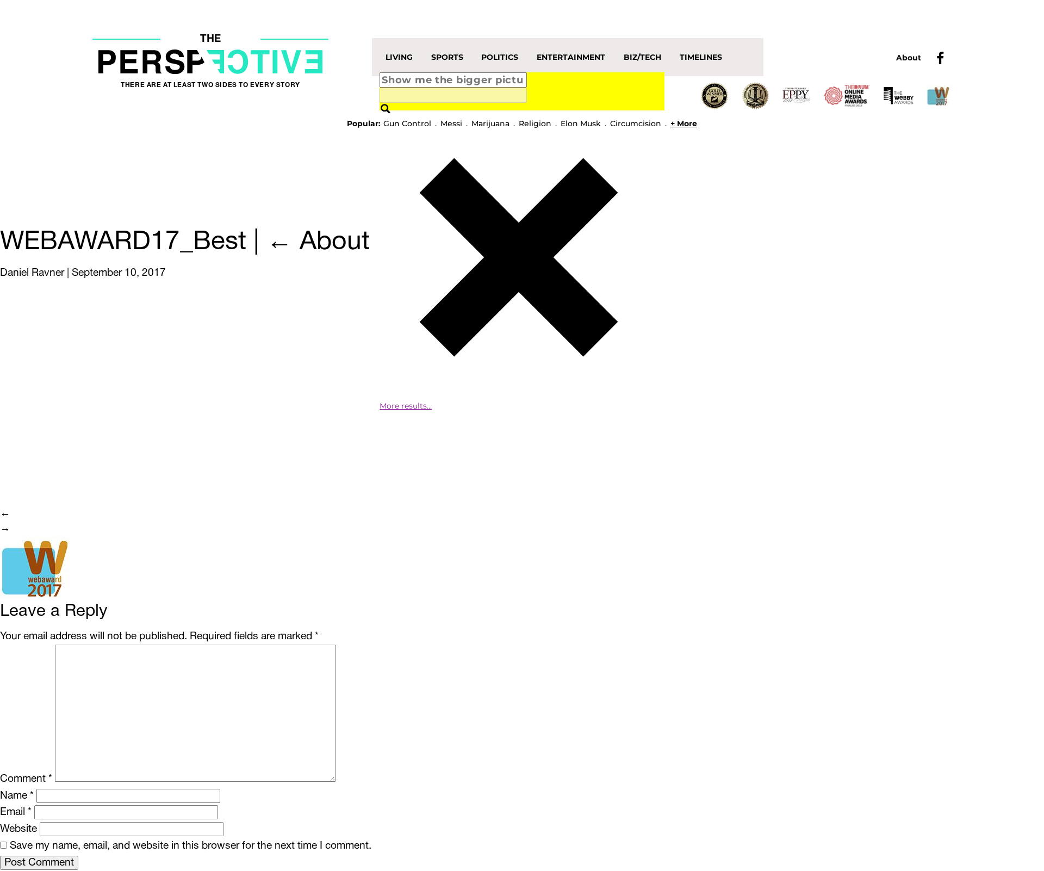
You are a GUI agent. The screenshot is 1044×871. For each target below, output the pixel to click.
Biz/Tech (642, 57)
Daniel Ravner (32, 273)
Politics (499, 57)
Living (399, 57)
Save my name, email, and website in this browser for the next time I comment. (190, 846)
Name (17, 796)
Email (16, 812)
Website (18, 829)
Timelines (701, 57)
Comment (26, 779)
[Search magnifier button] (385, 109)
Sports (447, 57)
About (908, 58)
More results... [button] (406, 406)
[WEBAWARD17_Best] (37, 568)
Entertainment (571, 57)
